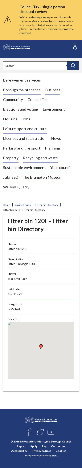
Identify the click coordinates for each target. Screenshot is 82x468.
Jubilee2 (10, 177)
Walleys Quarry (16, 187)
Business (52, 89)
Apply (33, 446)
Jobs (26, 119)
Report (21, 446)
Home (6, 204)
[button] (41, 347)
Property (10, 157)
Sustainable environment (24, 167)
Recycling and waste (40, 157)
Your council (61, 167)
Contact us (58, 446)
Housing (10, 119)
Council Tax (37, 99)
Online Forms (23, 204)
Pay (44, 446)
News (56, 138)
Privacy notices (41, 450)
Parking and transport (21, 148)
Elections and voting (20, 109)
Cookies (61, 450)
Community (13, 99)
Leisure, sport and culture (25, 128)
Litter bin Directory (46, 204)
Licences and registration (25, 138)
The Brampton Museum (42, 177)
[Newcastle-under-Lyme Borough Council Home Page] (16, 47)
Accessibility (19, 450)
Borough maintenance (22, 89)
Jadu (54, 455)
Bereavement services (22, 80)
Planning (52, 148)
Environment (54, 109)
